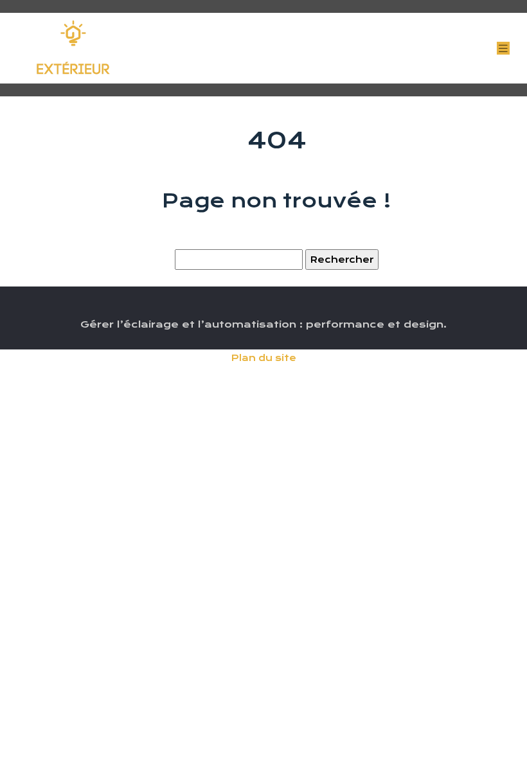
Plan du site (263, 358)
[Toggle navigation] (503, 48)
